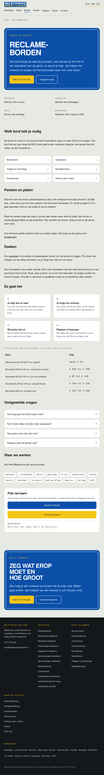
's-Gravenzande (25, 475)
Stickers (45, 10)
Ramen (36, 10)
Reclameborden (79, 645)
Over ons (8, 731)
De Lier (64, 475)
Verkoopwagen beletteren (49, 661)
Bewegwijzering (76, 168)
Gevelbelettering (79, 635)
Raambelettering (11, 701)
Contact (64, 10)
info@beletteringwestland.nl (16, 647)
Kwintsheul (22, 480)
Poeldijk (93, 475)
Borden (27, 10)
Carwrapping (43, 671)
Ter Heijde (36, 480)
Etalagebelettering (12, 706)
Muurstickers (10, 716)
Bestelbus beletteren (47, 640)
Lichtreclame (77, 640)
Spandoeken (76, 159)
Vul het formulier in (52, 514)
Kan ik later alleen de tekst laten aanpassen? (29, 423)
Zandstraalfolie (10, 711)
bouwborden (10, 237)
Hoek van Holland (53, 480)
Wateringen (52, 475)
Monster (39, 475)
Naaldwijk (10, 475)
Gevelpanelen (28, 178)
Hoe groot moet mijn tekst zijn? (22, 433)
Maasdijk (9, 480)
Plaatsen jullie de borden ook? (22, 442)
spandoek (13, 256)
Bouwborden (28, 159)
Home (6, 20)
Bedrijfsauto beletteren (48, 635)
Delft (92, 480)
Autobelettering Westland (49, 676)
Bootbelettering (44, 666)
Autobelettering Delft (47, 686)
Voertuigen (9, 10)
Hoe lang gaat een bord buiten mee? (25, 414)
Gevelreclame (78, 630)
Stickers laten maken (76, 178)
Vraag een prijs (47, 79)
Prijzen (55, 10)
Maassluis (69, 480)
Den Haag (82, 480)
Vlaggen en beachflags (28, 168)
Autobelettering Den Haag (49, 681)
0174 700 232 (92, 4)
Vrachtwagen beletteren (48, 645)
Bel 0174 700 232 (21, 79)
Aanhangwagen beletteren (49, 656)
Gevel (18, 10)
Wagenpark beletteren (47, 650)
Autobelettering (44, 630)
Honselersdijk (78, 475)
